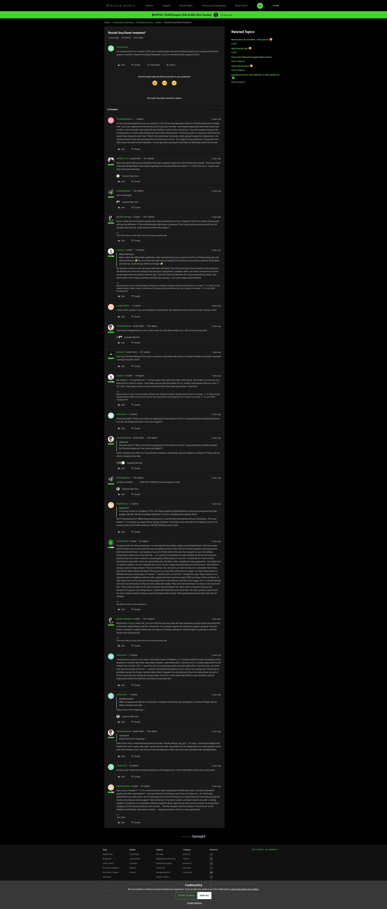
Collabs (132, 872)
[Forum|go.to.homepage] (120, 6)
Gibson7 (120, 352)
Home (107, 22)
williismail (121, 414)
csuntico (120, 249)
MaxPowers (122, 503)
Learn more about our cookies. (244, 889)
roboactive (121, 655)
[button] (275, 6)
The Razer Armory (144, 22)
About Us (186, 854)
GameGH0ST (122, 541)
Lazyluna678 (122, 305)
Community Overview (123, 22)
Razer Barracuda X (240, 66)
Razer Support (238, 61)
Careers (186, 858)
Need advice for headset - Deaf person (250, 40)
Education (107, 877)
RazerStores (108, 854)
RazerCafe (107, 858)
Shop (105, 849)
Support (166, 6)
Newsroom (187, 863)
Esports (132, 868)
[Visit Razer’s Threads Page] (211, 863)
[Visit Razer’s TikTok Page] (211, 877)
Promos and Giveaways (214, 6)
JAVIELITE (121, 765)
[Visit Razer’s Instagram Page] (211, 859)
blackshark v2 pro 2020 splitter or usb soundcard (255, 75)
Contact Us (187, 872)
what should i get (239, 48)
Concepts (133, 863)
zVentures (187, 868)
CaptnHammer (123, 786)
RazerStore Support (164, 863)
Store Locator (108, 863)
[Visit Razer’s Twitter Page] (211, 868)
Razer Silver (241, 6)
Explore (132, 849)
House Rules (186, 6)
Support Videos (162, 877)
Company (187, 849)
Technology (134, 854)
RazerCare (160, 868)
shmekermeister (124, 326)
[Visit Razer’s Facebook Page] (211, 855)
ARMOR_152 (122, 158)
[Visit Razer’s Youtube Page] (211, 872)
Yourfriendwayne (124, 119)
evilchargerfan (123, 190)
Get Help (159, 854)
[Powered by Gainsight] (193, 837)
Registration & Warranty (166, 858)
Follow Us (213, 849)
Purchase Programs (111, 868)
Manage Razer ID (163, 872)
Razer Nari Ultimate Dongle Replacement (251, 57)
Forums (149, 6)
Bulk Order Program (111, 872)
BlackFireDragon (124, 216)
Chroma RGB (134, 858)
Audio (158, 22)
